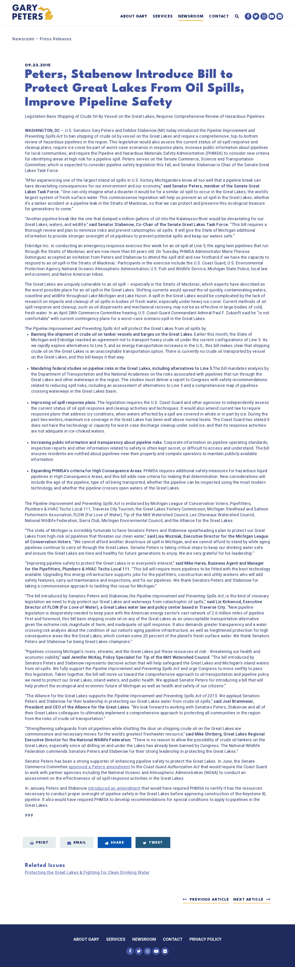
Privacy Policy (205, 939)
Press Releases (56, 38)
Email (80, 843)
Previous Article (209, 900)
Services (163, 16)
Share (117, 843)
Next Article (248, 900)
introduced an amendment (114, 788)
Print (42, 843)
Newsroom (190, 16)
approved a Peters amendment (99, 767)
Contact (219, 16)
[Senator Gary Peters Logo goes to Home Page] (35, 12)
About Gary (133, 16)
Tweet (156, 843)
